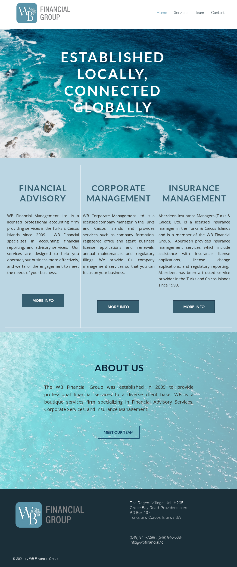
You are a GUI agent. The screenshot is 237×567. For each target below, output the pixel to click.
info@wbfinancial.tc (146, 542)
